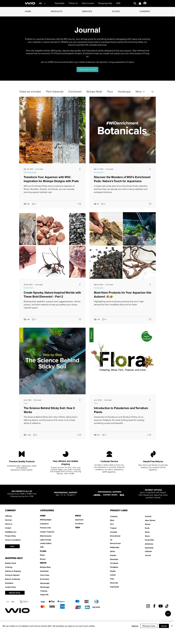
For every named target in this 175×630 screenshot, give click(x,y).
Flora (110, 91)
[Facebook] (154, 606)
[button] (140, 3)
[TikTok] (166, 606)
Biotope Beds (94, 91)
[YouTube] (160, 606)
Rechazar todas (148, 626)
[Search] (135, 3)
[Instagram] (148, 606)
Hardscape (124, 91)
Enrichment (75, 91)
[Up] (168, 613)
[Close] (171, 626)
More (139, 91)
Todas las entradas (30, 91)
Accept (164, 626)
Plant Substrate (54, 91)
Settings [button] (135, 626)
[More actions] (80, 169)
